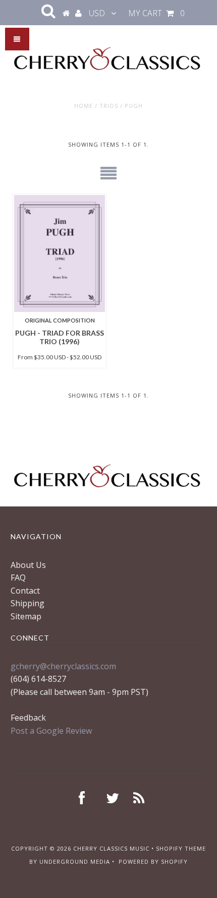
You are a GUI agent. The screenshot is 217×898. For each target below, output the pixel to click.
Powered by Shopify (153, 861)
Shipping (27, 603)
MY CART (156, 13)
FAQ (18, 577)
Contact (25, 590)
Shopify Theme (181, 848)
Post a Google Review (51, 730)
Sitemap (26, 616)
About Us (28, 564)
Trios (108, 105)
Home (83, 105)
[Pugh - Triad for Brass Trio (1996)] (59, 253)
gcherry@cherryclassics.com (63, 666)
